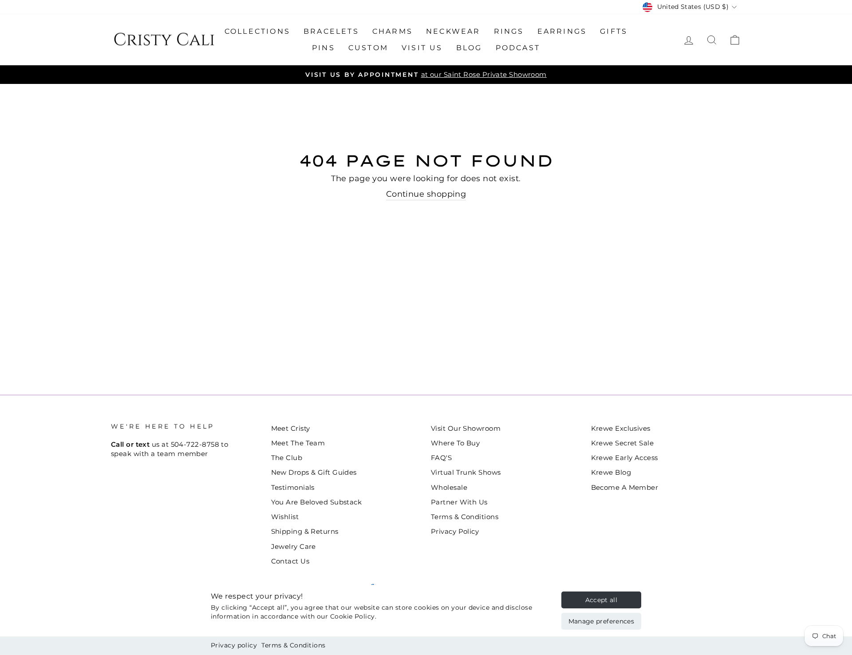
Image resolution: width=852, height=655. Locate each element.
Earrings (562, 31)
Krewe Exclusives (621, 428)
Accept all (601, 600)
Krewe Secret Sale (622, 443)
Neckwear (453, 31)
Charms (392, 31)
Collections (257, 31)
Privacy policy (234, 645)
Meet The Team (298, 443)
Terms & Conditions (293, 645)
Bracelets (331, 31)
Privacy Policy (455, 531)
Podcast (518, 48)
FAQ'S (441, 457)
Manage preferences (601, 621)
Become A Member (625, 487)
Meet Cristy (290, 428)
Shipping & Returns (305, 531)
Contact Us (290, 561)
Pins (323, 48)
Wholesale (449, 487)
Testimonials (293, 487)
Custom (368, 48)
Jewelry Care (293, 546)
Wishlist (285, 516)
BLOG (469, 48)
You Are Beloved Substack (316, 502)
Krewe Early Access (624, 457)
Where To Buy (455, 443)
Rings (509, 31)
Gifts (613, 31)
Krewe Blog (611, 472)
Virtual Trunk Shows (466, 472)
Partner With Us (459, 502)
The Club (287, 457)
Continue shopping (426, 194)
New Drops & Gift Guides (314, 472)
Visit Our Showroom (466, 428)
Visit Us (422, 48)
